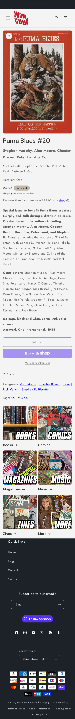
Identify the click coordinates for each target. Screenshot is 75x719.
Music (43, 489)
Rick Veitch (11, 389)
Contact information (39, 708)
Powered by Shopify (38, 702)
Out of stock (19, 398)
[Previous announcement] (7, 4)
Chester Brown (49, 384)
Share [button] (10, 374)
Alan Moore (28, 384)
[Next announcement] (67, 4)
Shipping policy (62, 708)
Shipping (7, 193)
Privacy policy (60, 702)
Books (8, 445)
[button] (8, 18)
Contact (13, 570)
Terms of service (16, 708)
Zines (7, 533)
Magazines (12, 489)
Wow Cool (22, 702)
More (42, 533)
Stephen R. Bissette (35, 389)
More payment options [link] (37, 363)
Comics (44, 445)
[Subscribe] (59, 604)
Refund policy (39, 714)
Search (12, 579)
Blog (11, 561)
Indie (66, 384)
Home (12, 552)
